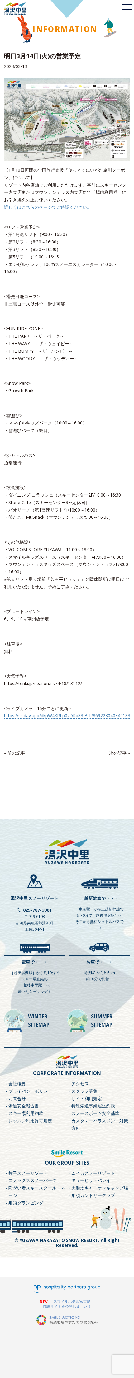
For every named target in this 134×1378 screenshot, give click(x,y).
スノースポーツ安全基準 (95, 1113)
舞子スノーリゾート (28, 1173)
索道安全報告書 (23, 1106)
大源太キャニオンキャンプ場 (99, 1188)
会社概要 (17, 1083)
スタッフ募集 (84, 1091)
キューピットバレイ (91, 1180)
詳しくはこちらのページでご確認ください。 (47, 207)
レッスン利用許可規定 (30, 1121)
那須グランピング (25, 1203)
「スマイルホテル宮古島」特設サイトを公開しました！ (68, 1304)
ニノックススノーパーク (32, 1180)
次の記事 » (119, 753)
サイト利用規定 (86, 1098)
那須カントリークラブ (93, 1195)
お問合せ (17, 1098)
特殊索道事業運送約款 (93, 1106)
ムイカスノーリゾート (93, 1173)
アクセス (80, 1083)
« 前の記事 (14, 753)
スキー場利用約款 (25, 1113)
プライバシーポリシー (30, 1091)
